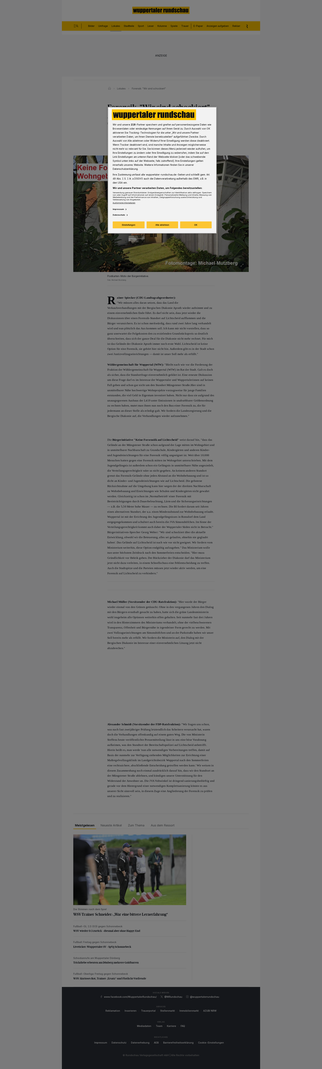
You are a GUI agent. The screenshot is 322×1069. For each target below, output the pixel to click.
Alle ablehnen (162, 225)
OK (195, 225)
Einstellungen (128, 225)
